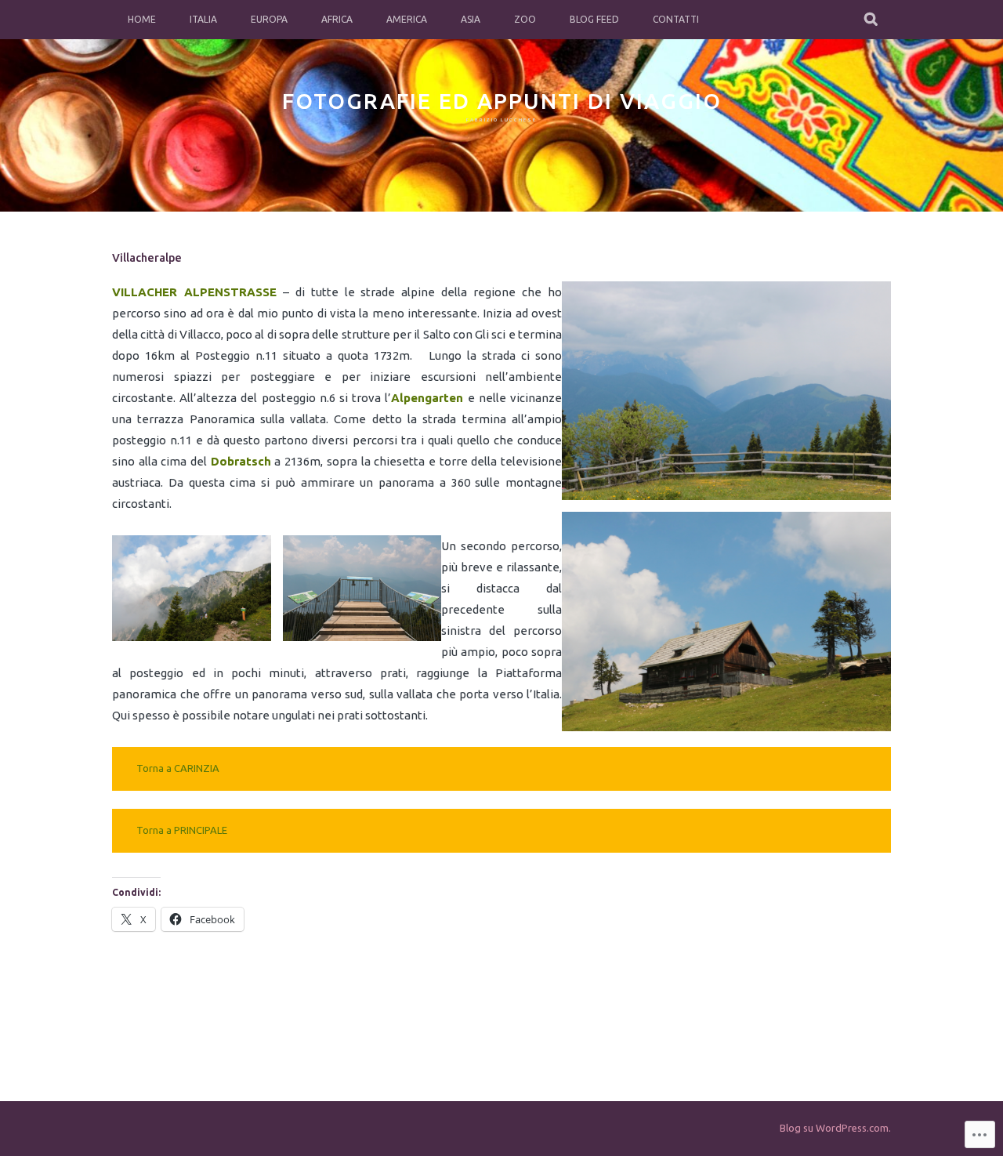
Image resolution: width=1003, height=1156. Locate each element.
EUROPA (269, 19)
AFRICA (337, 19)
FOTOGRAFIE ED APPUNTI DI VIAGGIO (502, 101)
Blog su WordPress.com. (835, 1127)
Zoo (525, 19)
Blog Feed (594, 19)
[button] (726, 391)
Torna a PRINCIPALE (181, 829)
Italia (203, 19)
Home (142, 19)
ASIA (470, 19)
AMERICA (406, 19)
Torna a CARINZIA (177, 768)
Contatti (676, 19)
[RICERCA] (872, 19)
